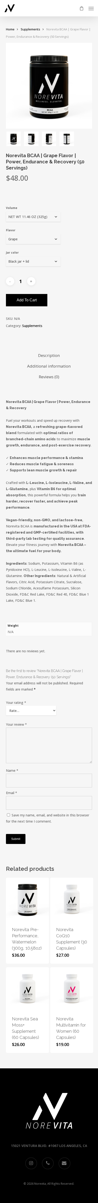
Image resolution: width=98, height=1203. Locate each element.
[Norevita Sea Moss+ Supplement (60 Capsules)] (27, 988)
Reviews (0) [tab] (49, 376)
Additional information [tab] (49, 366)
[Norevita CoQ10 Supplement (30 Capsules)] (71, 899)
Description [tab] (49, 355)
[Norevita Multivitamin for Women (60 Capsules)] (71, 988)
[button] (91, 8)
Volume (11, 208)
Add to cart (27, 300)
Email (11, 793)
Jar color (12, 253)
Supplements (30, 29)
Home (10, 29)
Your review (16, 724)
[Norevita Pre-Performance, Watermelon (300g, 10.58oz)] (27, 899)
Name (12, 770)
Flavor (10, 230)
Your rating (16, 702)
